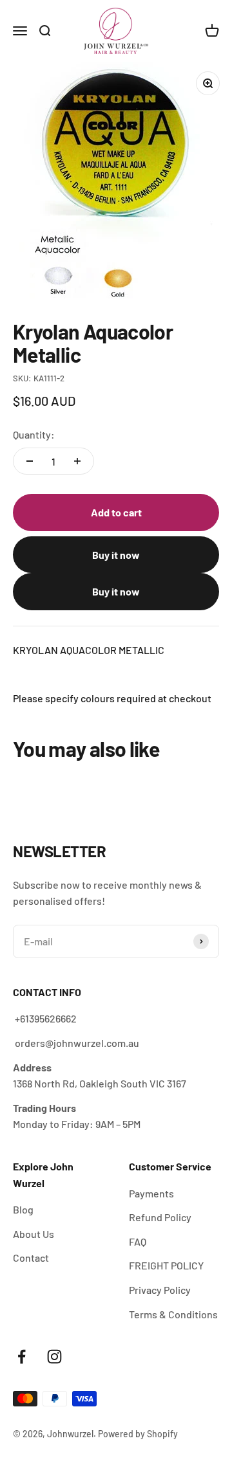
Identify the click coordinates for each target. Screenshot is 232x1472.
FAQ (137, 1241)
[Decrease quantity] (30, 461)
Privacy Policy (160, 1290)
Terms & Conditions (173, 1314)
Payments (151, 1193)
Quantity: (34, 434)
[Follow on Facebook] (21, 1356)
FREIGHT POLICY (166, 1265)
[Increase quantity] (77, 461)
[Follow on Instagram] (54, 1356)
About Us (33, 1234)
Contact (31, 1257)
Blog (23, 1209)
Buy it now (116, 555)
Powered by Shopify (138, 1433)
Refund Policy (160, 1217)
